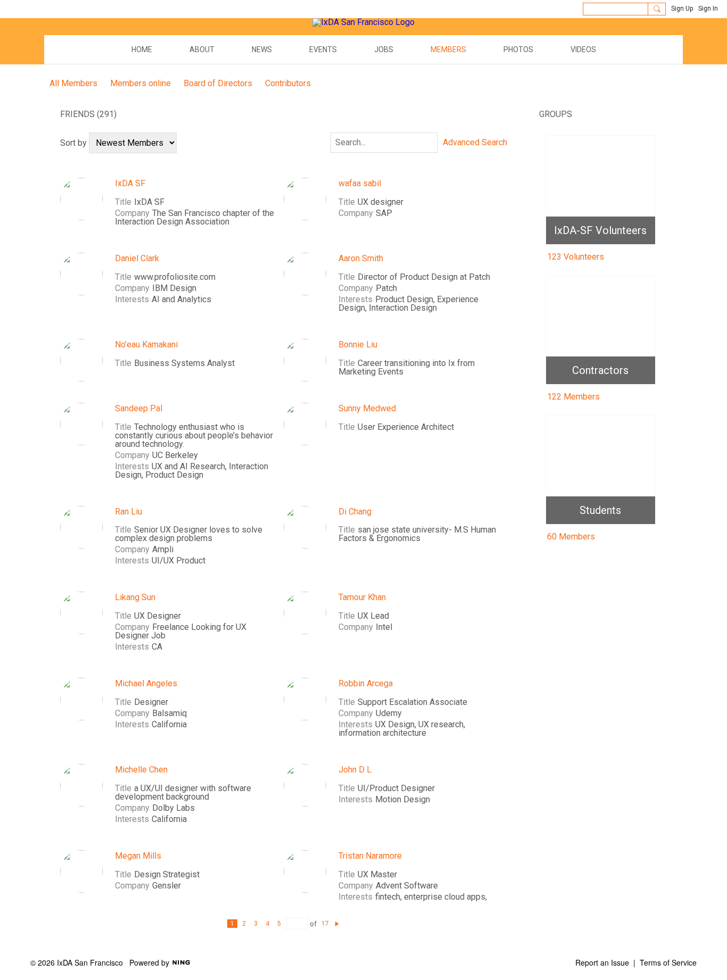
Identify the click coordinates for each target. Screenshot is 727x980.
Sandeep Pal (138, 408)
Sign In (708, 8)
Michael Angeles (146, 683)
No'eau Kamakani (146, 344)
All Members (73, 83)
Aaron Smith (360, 258)
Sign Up (682, 8)
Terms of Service (668, 962)
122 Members (573, 397)
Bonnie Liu (357, 344)
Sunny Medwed (367, 408)
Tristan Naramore (370, 856)
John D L (354, 770)
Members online (140, 83)
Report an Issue (602, 962)
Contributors (288, 83)
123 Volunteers (575, 257)
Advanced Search (475, 142)
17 (325, 923)
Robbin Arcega (365, 683)
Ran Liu (128, 511)
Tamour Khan (362, 597)
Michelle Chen (141, 770)
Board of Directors (218, 83)
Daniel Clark (137, 258)
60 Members (571, 536)
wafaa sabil (359, 183)
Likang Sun (135, 597)
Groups (555, 114)
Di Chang (354, 511)
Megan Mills (138, 856)
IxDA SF (130, 183)
